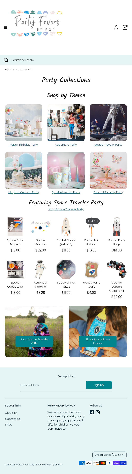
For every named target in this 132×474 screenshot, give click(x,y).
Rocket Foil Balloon (91, 242)
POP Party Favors (32, 464)
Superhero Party (66, 145)
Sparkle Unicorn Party (66, 192)
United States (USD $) (108, 455)
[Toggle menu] (5, 27)
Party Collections (24, 69)
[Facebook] (92, 412)
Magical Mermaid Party (23, 192)
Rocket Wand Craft (91, 285)
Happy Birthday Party (24, 145)
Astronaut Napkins (40, 285)
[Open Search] (6, 60)
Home (8, 69)
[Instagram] (98, 412)
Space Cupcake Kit (15, 285)
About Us (11, 413)
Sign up (99, 385)
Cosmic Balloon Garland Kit (116, 287)
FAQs (8, 425)
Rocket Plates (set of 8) (66, 242)
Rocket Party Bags (116, 242)
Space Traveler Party (108, 145)
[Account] (116, 26)
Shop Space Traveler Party (66, 209)
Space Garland (40, 242)
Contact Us (12, 419)
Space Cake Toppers (15, 242)
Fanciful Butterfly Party (108, 192)
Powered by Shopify (52, 464)
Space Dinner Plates (66, 285)
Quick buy (15, 229)
